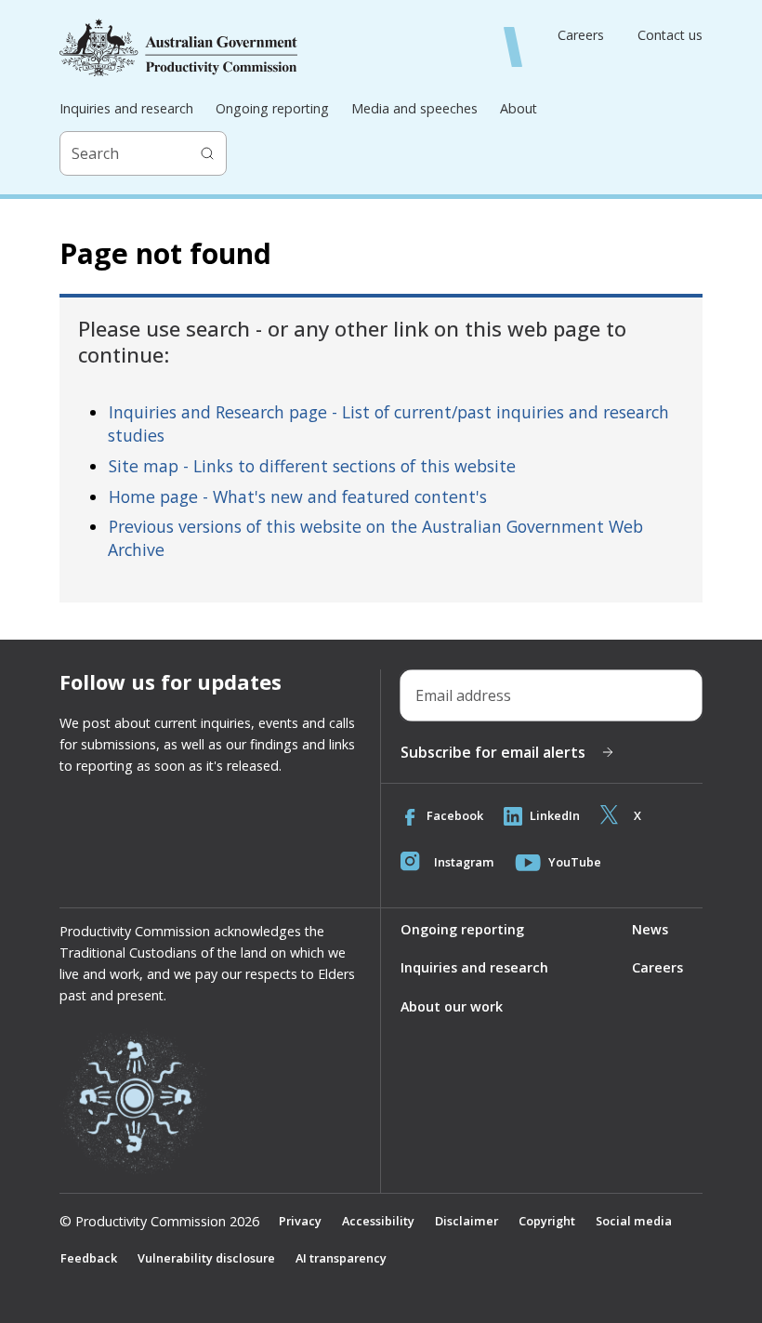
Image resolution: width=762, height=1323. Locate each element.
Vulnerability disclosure (206, 1258)
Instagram (464, 861)
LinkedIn (555, 815)
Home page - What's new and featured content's (298, 496)
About (518, 108)
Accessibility (378, 1220)
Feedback (88, 1258)
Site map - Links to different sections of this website (312, 466)
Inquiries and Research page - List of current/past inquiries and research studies (388, 423)
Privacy (300, 1220)
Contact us (670, 35)
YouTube (574, 861)
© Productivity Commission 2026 (159, 1221)
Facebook (455, 815)
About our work (452, 1006)
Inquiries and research (126, 108)
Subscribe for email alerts (493, 752)
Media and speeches (414, 108)
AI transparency (341, 1258)
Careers (581, 35)
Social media (634, 1220)
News (650, 929)
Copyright (547, 1220)
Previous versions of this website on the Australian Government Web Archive (375, 538)
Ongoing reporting (272, 108)
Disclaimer (466, 1220)
